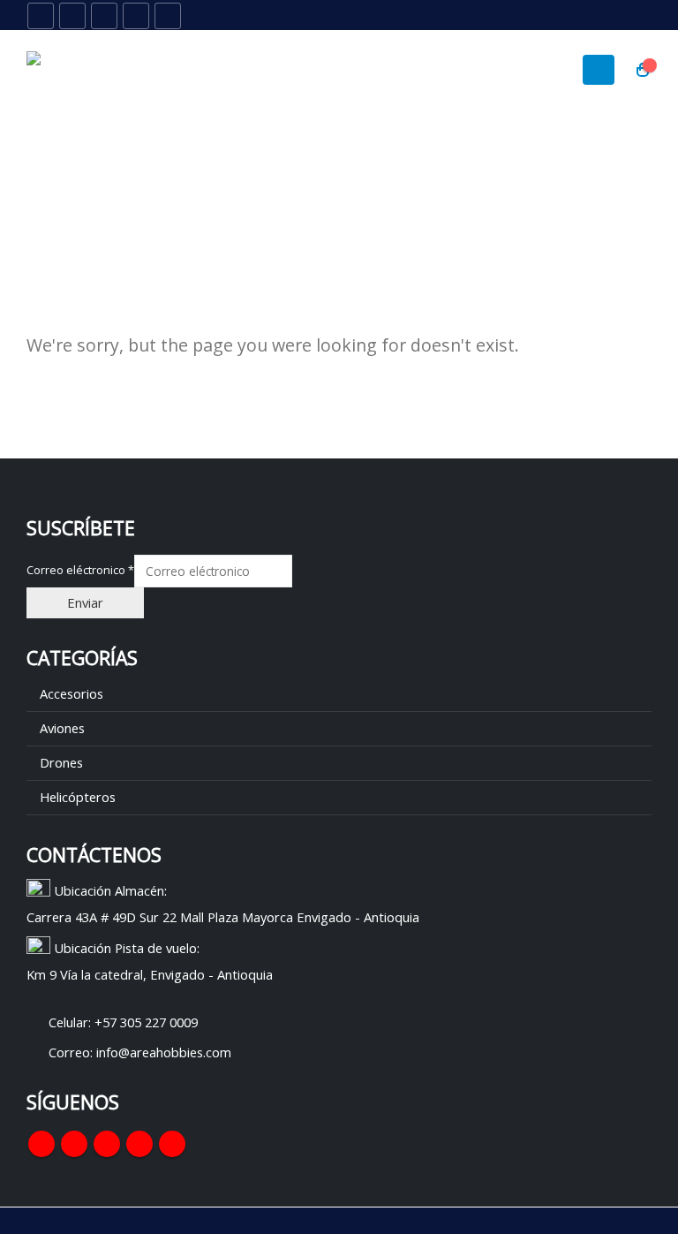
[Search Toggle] (598, 16)
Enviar (85, 602)
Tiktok (172, 1144)
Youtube (107, 1144)
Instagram (139, 1144)
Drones (61, 762)
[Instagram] (136, 16)
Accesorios (71, 693)
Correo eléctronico (80, 570)
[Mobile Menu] (598, 70)
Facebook (41, 1144)
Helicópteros (78, 797)
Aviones (62, 728)
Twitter (74, 1144)
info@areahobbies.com (163, 1052)
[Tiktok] (167, 16)
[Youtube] (104, 16)
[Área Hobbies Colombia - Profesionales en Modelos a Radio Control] (75, 69)
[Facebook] (40, 16)
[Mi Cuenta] (638, 15)
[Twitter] (72, 16)
